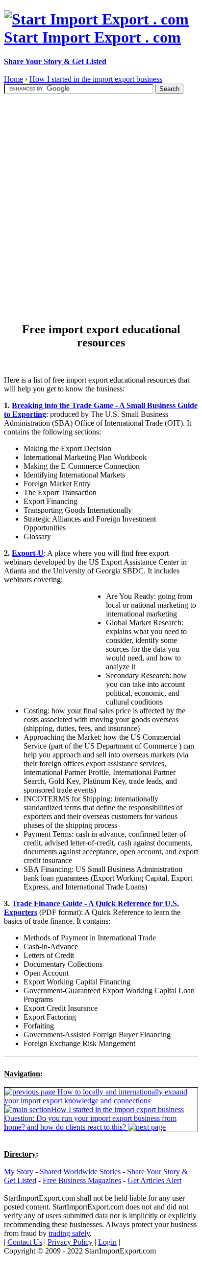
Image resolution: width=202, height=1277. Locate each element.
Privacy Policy (70, 1242)
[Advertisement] (101, 203)
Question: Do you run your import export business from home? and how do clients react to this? (90, 1122)
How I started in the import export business (95, 79)
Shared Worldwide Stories (80, 1171)
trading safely (69, 1233)
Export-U (28, 553)
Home (13, 79)
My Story (18, 1171)
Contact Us (24, 1242)
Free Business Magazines (82, 1180)
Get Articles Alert (154, 1180)
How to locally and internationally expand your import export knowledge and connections (95, 1096)
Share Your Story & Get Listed (55, 61)
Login (107, 1242)
